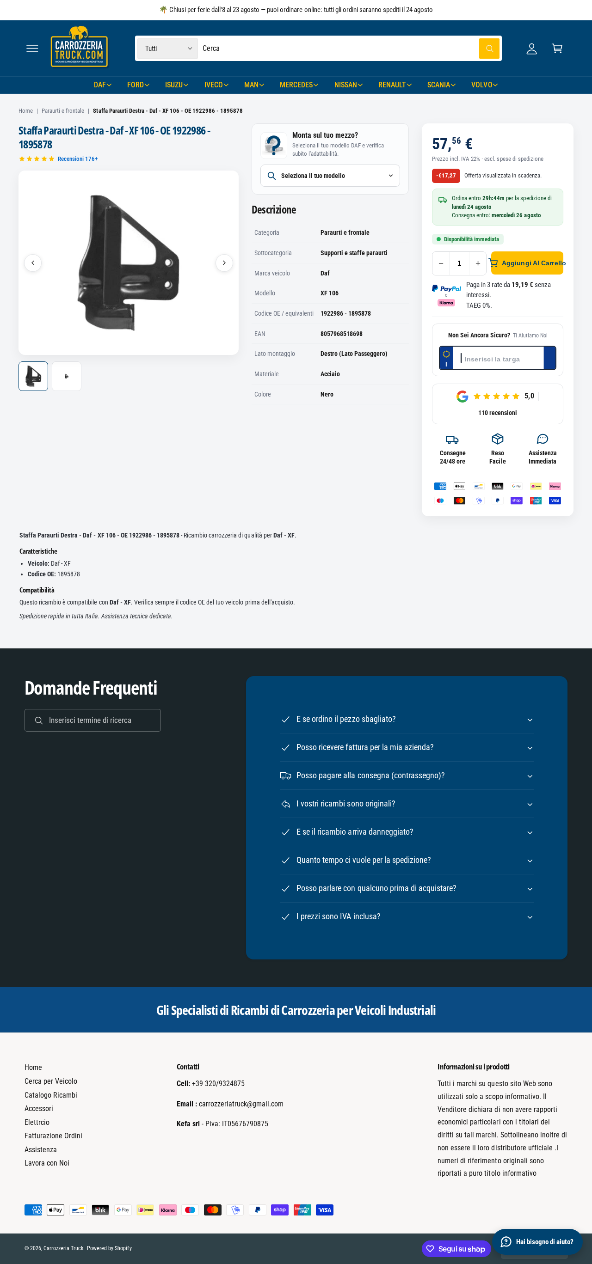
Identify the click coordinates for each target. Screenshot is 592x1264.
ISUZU (174, 84)
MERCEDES (296, 84)
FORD (135, 84)
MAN (251, 84)
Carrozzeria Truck (63, 1248)
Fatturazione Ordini (53, 1135)
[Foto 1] (33, 376)
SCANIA (438, 84)
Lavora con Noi (47, 1163)
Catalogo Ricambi (51, 1095)
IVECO (213, 84)
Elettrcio (37, 1122)
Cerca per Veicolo (51, 1081)
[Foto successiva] (224, 263)
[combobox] (351, 48)
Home (25, 110)
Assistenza (41, 1149)
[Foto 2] (66, 376)
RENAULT (392, 84)
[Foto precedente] (33, 263)
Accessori (39, 1108)
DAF (100, 84)
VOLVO (481, 84)
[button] (32, 48)
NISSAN (345, 84)
